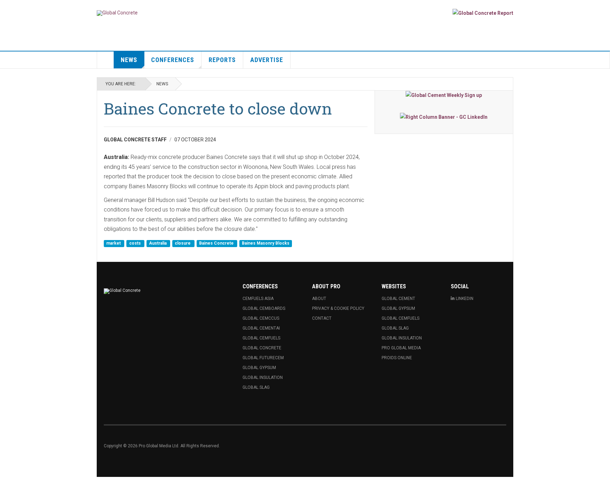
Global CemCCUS (261, 318)
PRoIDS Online (397, 357)
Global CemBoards (264, 308)
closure (183, 243)
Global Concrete (262, 347)
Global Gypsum (259, 367)
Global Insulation (263, 377)
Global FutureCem (263, 357)
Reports (222, 59)
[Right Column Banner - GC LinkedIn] (444, 116)
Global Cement (398, 298)
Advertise (266, 59)
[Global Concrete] (117, 13)
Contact (321, 318)
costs (135, 243)
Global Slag (256, 387)
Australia (158, 243)
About (319, 298)
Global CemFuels (261, 338)
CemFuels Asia (258, 298)
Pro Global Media (401, 347)
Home (105, 59)
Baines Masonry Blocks (265, 243)
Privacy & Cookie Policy (338, 308)
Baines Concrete (217, 243)
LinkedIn (464, 298)
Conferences (172, 59)
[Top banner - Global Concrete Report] (483, 12)
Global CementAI (261, 328)
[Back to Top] (7, 484)
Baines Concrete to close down (218, 108)
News (129, 59)
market (114, 243)
